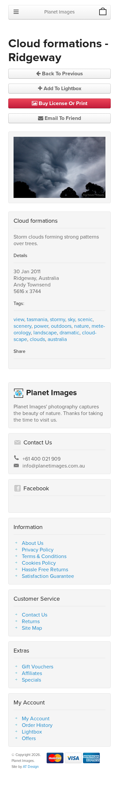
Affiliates (32, 673)
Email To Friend (62, 118)
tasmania (37, 319)
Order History (37, 725)
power (41, 325)
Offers (29, 738)
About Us (32, 542)
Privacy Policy (38, 549)
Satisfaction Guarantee (48, 576)
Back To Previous (62, 73)
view (19, 319)
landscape (45, 332)
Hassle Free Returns (45, 569)
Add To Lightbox (61, 88)
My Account (36, 718)
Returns (31, 621)
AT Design (31, 766)
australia (57, 339)
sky (71, 319)
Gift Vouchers (37, 666)
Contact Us (34, 614)
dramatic (69, 332)
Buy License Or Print (62, 103)
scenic (85, 319)
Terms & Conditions (44, 556)
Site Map (32, 627)
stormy (57, 319)
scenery (22, 325)
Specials (31, 679)
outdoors (61, 325)
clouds (37, 339)
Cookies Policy (39, 562)
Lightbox (32, 731)
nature (81, 325)
